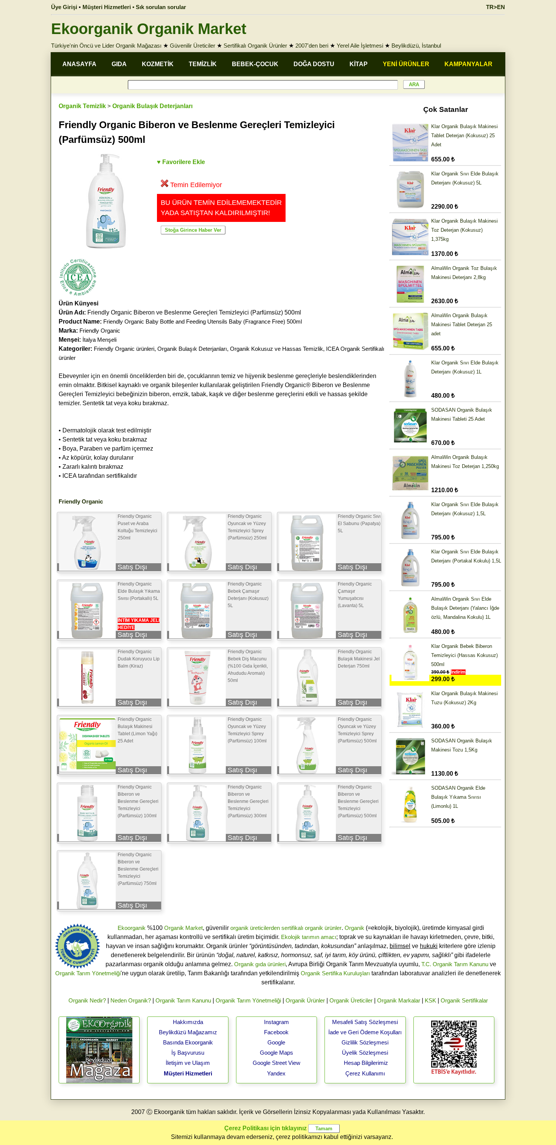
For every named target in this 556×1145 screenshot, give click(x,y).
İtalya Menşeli (99, 339)
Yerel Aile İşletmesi (360, 45)
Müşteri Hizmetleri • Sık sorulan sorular (134, 7)
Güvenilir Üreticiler (192, 45)
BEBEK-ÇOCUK (255, 64)
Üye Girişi (64, 7)
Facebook (276, 1032)
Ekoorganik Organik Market (148, 28)
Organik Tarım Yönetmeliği (88, 973)
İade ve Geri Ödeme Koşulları (365, 1032)
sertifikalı (292, 928)
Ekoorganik (132, 928)
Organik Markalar (398, 1000)
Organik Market (183, 928)
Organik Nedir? (87, 1000)
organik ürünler (323, 928)
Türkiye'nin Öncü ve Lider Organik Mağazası (106, 45)
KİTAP (358, 64)
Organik (354, 928)
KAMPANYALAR (468, 64)
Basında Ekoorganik (188, 1042)
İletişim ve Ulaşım (188, 1063)
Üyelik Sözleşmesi (365, 1052)
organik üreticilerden (255, 928)
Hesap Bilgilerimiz (366, 1063)
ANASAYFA (79, 64)
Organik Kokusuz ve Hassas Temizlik (276, 349)
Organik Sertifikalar (464, 1000)
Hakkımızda (188, 1022)
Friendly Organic (99, 330)
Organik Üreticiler (351, 1000)
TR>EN (495, 7)
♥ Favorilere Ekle (181, 162)
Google (276, 1042)
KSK (430, 1000)
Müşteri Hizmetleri (188, 1073)
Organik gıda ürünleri (260, 964)
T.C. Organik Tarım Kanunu (454, 964)
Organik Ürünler (305, 1000)
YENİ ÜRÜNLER (406, 64)
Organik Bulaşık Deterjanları (152, 106)
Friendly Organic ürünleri (124, 349)
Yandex (276, 1073)
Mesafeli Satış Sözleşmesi (365, 1022)
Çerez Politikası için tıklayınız (265, 1128)
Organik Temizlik (82, 106)
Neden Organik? (130, 1000)
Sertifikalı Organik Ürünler (255, 45)
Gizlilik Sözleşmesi (365, 1042)
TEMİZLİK (203, 64)
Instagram (276, 1022)
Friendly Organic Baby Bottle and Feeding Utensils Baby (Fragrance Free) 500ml (202, 321)
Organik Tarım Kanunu (183, 1000)
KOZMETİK (158, 64)
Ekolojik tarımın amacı (308, 937)
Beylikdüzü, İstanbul (416, 45)
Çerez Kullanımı (365, 1073)
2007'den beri (311, 45)
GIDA (119, 64)
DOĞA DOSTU (314, 64)
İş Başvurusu (187, 1052)
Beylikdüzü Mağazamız (188, 1032)
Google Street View (276, 1063)
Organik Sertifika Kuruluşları (335, 973)
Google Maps (276, 1052)
